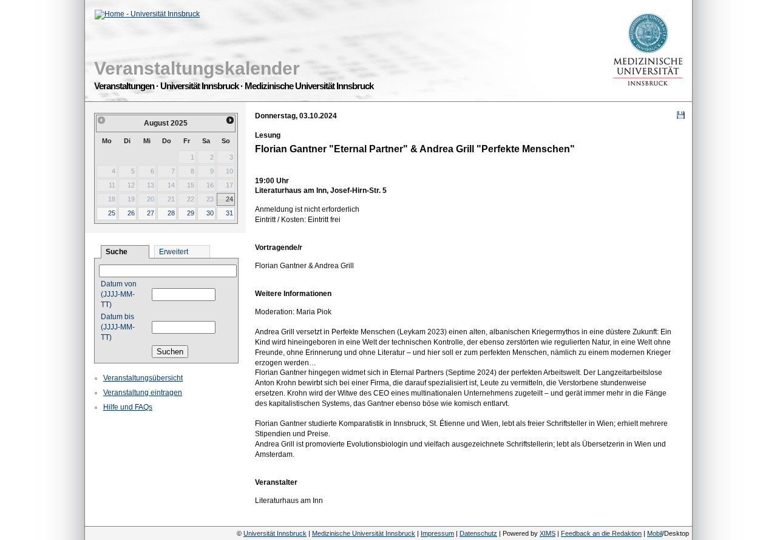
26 (131, 213)
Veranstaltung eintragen (142, 392)
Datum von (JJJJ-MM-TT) (119, 294)
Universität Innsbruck (275, 533)
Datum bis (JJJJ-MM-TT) (118, 327)
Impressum (437, 533)
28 (171, 213)
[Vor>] (230, 120)
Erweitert (173, 252)
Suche (116, 252)
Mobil (654, 533)
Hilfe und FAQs (127, 407)
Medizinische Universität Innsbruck (363, 533)
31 (229, 213)
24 (229, 199)
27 (150, 213)
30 (210, 213)
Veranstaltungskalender (197, 68)
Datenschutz (478, 533)
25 (111, 213)
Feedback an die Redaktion (601, 533)
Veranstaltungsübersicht (143, 378)
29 (190, 213)
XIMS (547, 533)
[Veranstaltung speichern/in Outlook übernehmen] (681, 115)
